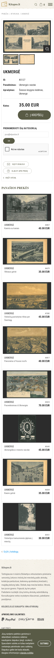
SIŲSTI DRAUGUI (18, 164)
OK (9, 141)
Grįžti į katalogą (11, 551)
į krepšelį (36, 115)
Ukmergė (25, 14)
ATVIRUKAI (15, 14)
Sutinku (44, 643)
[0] (41, 4)
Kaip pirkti (6, 628)
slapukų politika (26, 653)
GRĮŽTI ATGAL (10, 178)
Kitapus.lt (14, 4)
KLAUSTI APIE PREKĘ (20, 171)
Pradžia (5, 14)
